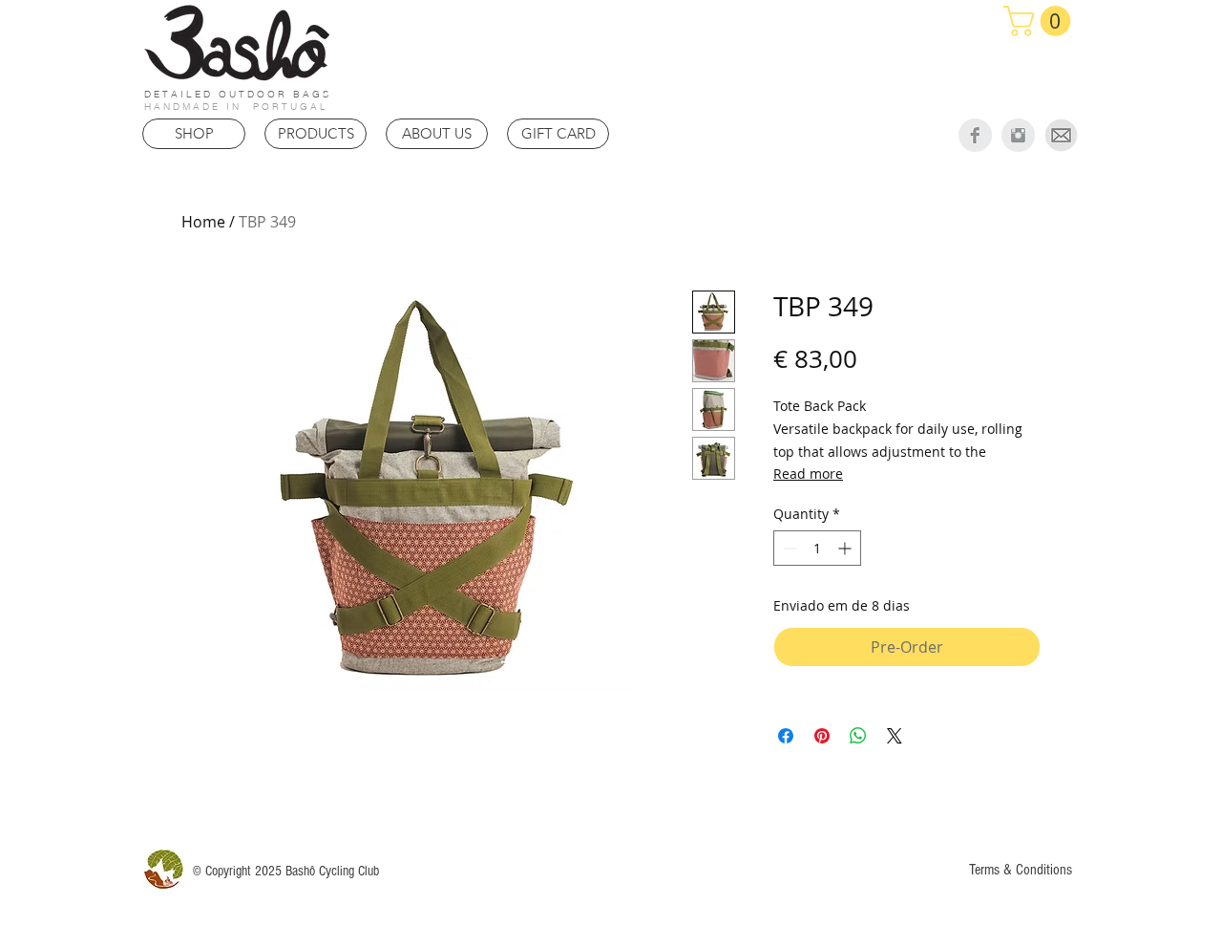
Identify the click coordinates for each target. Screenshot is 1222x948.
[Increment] (846, 548)
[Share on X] (894, 735)
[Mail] (1061, 135)
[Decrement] (788, 548)
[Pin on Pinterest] (822, 735)
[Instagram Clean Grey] (1018, 135)
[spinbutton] (817, 548)
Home (203, 221)
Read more (808, 473)
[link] (1040, 21)
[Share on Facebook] (785, 735)
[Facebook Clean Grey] (975, 135)
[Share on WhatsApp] (858, 735)
